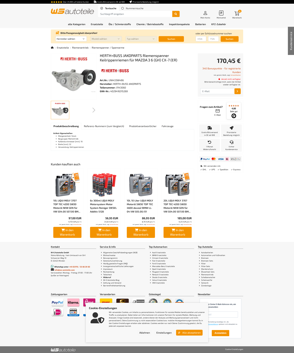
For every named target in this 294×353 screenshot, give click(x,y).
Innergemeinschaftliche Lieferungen (118, 266)
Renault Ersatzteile (160, 274)
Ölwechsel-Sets (207, 272)
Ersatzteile (63, 47)
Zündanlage (206, 285)
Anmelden (220, 333)
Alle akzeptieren (191, 332)
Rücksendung (108, 272)
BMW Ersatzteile (159, 255)
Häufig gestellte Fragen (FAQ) (115, 263)
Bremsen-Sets (207, 261)
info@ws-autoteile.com (65, 270)
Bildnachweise (109, 255)
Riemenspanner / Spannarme (108, 47)
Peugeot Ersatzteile (160, 272)
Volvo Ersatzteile (159, 280)
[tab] (108, 8)
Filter (203, 263)
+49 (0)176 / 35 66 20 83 (79, 267)
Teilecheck (107, 274)
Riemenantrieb (80, 47)
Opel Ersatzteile (159, 269)
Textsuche (110, 8)
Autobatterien (207, 252)
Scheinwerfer (206, 280)
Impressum (108, 269)
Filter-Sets (205, 266)
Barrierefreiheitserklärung (114, 285)
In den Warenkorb (67, 232)
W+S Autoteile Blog (111, 280)
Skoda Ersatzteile (159, 277)
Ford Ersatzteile (159, 263)
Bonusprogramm (110, 258)
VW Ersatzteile (158, 283)
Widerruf (107, 277)
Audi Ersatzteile (159, 252)
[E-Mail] (237, 91)
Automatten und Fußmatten (213, 255)
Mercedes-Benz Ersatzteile (163, 266)
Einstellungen (164, 332)
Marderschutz (207, 269)
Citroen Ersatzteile (160, 258)
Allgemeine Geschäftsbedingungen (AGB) (120, 252)
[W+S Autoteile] (72, 11)
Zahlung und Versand (112, 283)
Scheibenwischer (208, 277)
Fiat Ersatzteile (158, 261)
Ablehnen (144, 332)
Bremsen (205, 258)
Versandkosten (77, 224)
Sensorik (204, 283)
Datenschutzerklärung (112, 261)
